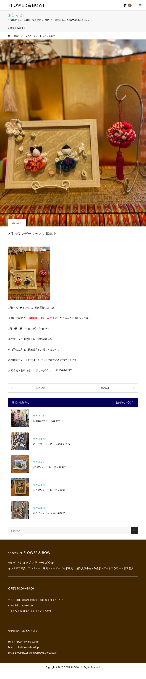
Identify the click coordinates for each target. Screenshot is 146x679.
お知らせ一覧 (123, 402)
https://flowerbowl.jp (26, 641)
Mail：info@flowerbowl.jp (23, 647)
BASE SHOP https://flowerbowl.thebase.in (32, 652)
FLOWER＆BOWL (27, 5)
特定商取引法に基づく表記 (23, 630)
